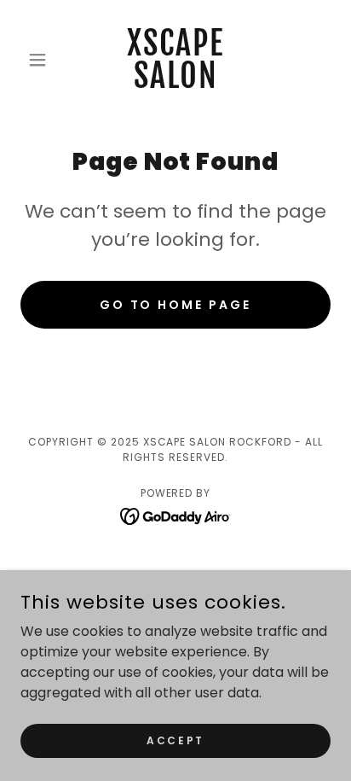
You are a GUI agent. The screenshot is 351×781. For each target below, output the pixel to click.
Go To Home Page (176, 304)
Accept (175, 739)
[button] (43, 60)
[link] (176, 59)
